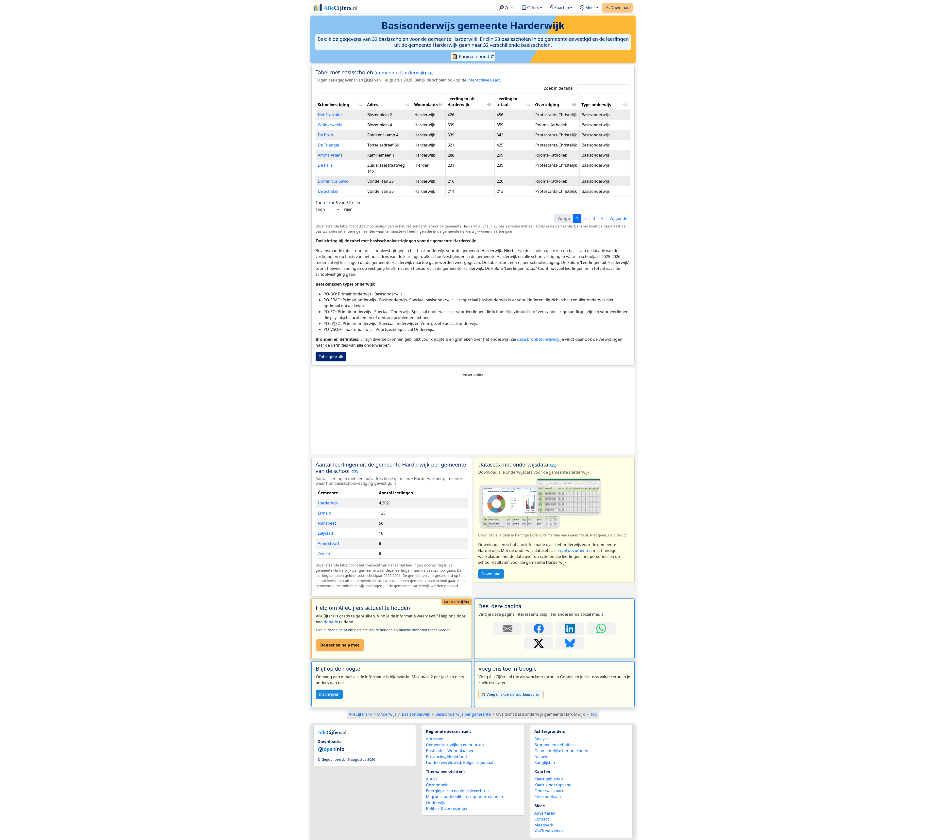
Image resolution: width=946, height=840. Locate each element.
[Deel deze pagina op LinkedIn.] (570, 628)
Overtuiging (547, 104)
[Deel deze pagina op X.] (538, 643)
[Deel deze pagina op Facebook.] (538, 628)
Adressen (434, 739)
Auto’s (432, 779)
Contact (541, 819)
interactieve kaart (483, 80)
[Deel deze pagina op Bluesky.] (570, 643)
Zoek (509, 7)
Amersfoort (328, 543)
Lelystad (325, 533)
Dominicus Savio (333, 181)
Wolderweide (330, 125)
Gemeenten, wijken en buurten (455, 744)
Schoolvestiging (333, 104)
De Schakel (328, 191)
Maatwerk (543, 825)
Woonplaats (426, 104)
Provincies (435, 756)
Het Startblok (330, 114)
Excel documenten (574, 550)
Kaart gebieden (548, 779)
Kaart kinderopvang (553, 785)
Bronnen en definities (554, 744)
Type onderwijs (596, 104)
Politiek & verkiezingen (447, 808)
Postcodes (435, 750)
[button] (431, 73)
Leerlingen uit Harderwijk (461, 101)
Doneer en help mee (339, 645)
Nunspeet (327, 523)
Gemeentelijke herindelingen (561, 750)
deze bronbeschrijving (538, 339)
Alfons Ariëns (330, 155)
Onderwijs (435, 802)
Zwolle (324, 553)
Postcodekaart (548, 796)
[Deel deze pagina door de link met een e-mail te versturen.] (507, 628)
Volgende (618, 218)
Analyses (542, 739)
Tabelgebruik (331, 356)
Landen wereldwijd (443, 762)
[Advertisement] (473, 415)
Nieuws (541, 756)
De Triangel (328, 145)
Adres (372, 104)
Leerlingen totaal (506, 101)
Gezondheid (437, 785)
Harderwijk (328, 503)
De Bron (325, 135)
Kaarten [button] (561, 7)
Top (593, 714)
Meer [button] (589, 7)
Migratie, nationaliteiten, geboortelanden (464, 796)
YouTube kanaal (549, 831)
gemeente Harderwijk (400, 72)
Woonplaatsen (460, 750)
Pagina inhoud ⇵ (476, 56)
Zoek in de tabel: (559, 88)
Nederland (457, 756)
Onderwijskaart (548, 790)
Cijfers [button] (532, 7)
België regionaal (478, 762)
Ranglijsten (544, 762)
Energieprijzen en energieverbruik (458, 790)
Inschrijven (329, 694)
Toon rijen (334, 209)
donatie (331, 622)
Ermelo (324, 513)
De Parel (326, 165)
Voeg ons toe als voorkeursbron (514, 694)
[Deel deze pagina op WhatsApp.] (601, 628)
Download (619, 7)
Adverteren (544, 813)
